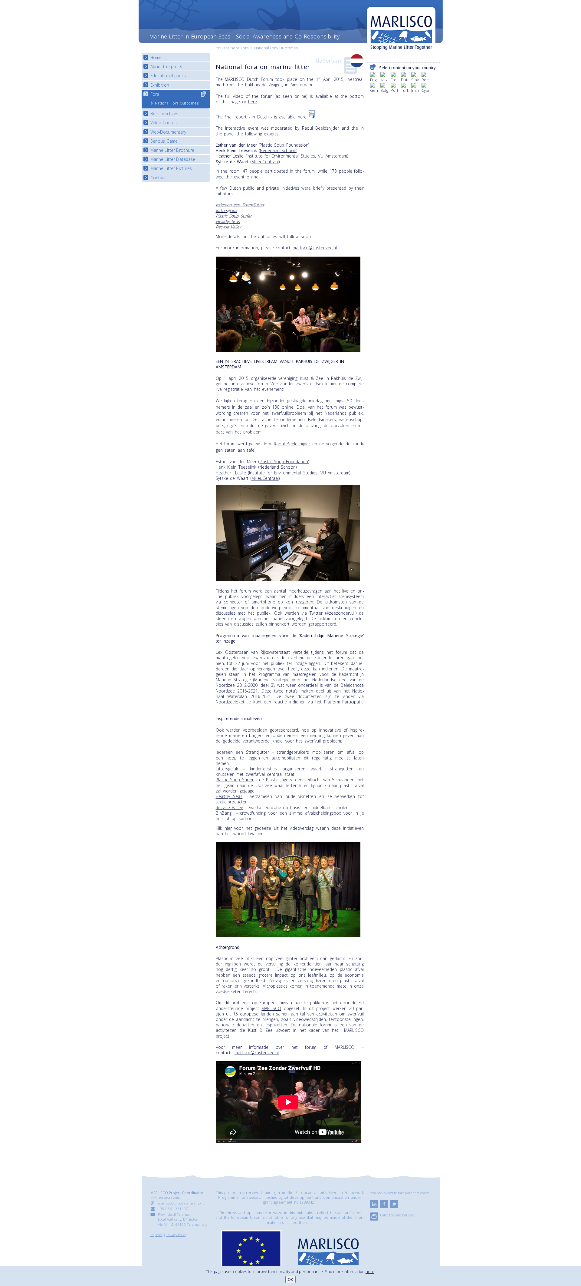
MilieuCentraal (265, 161)
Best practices (164, 113)
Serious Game (164, 141)
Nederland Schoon (278, 150)
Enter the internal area (397, 1214)
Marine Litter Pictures (171, 168)
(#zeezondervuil (340, 613)
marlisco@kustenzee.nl (315, 248)
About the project (167, 66)
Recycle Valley (228, 227)
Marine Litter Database (172, 159)
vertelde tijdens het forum (320, 652)
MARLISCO (271, 1008)
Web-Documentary (168, 132)
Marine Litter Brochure (172, 150)
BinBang (225, 813)
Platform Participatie (344, 702)
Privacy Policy (176, 1234)
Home (156, 57)
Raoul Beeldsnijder (292, 444)
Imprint (156, 1234)
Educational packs (168, 75)
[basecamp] (374, 1219)
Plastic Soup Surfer (233, 216)
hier (228, 828)
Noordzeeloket (230, 702)
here (252, 102)
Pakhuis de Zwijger (263, 85)
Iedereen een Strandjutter (240, 205)
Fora (245, 48)
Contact (158, 178)
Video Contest (164, 122)
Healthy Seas (228, 221)
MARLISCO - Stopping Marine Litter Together (401, 29)
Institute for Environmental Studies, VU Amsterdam (297, 156)
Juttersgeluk (226, 210)
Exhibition (159, 85)
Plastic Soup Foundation (284, 145)
